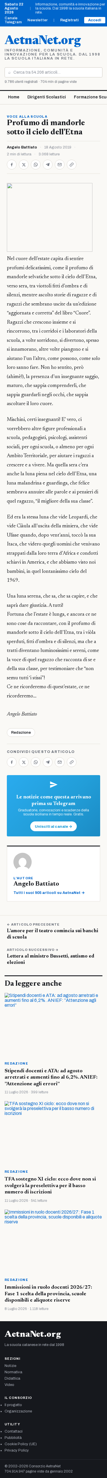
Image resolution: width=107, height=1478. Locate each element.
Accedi (94, 20)
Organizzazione (18, 1411)
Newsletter (37, 20)
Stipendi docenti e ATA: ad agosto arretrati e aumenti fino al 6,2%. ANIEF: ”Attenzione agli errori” (51, 1078)
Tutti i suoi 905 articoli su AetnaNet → (49, 893)
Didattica (12, 1378)
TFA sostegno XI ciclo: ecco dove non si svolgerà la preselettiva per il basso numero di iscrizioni (50, 1186)
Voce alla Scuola (27, 116)
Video (9, 1385)
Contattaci (14, 1431)
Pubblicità (13, 1438)
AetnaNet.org (42, 41)
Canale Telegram (13, 20)
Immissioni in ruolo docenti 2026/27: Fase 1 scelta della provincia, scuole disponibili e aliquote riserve (48, 1294)
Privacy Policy (17, 1450)
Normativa (13, 1372)
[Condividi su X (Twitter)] (24, 164)
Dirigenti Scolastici (46, 97)
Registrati (69, 20)
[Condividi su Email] (59, 164)
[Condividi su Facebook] (12, 164)
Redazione (21, 733)
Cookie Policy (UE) (21, 1444)
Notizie (10, 1366)
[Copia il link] (71, 164)
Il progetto (13, 1405)
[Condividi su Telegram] (48, 164)
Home (13, 97)
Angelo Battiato (22, 147)
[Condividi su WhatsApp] (36, 164)
